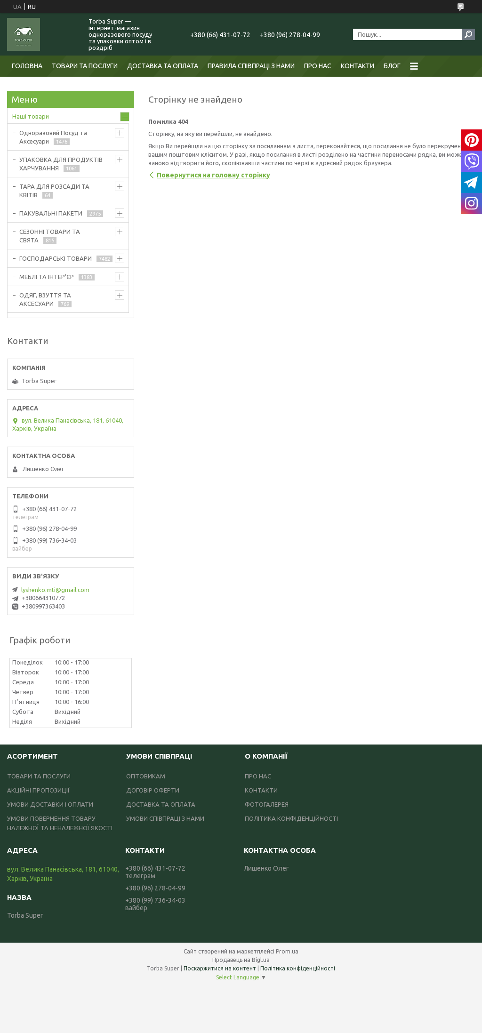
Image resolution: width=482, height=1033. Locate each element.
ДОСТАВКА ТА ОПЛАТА (162, 66)
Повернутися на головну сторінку (213, 175)
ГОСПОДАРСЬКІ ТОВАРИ (55, 258)
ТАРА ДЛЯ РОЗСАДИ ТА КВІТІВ (54, 190)
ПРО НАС (317, 66)
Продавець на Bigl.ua (241, 960)
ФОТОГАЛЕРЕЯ (267, 804)
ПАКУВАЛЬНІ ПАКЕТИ (50, 213)
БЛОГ (392, 66)
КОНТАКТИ (357, 66)
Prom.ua (287, 951)
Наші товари (30, 116)
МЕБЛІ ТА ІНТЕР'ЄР (46, 276)
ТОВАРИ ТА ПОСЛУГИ (85, 66)
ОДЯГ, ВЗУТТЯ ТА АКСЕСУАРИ (45, 299)
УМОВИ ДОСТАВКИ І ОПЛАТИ (50, 804)
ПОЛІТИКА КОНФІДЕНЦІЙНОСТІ (291, 818)
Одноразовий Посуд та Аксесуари (53, 136)
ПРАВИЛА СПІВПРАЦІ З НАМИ (251, 66)
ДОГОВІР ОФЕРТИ (152, 790)
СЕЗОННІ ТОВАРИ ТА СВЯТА (49, 235)
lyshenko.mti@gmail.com (55, 589)
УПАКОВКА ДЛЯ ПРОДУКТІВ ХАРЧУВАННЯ (61, 163)
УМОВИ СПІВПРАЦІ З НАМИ (165, 818)
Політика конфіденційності (297, 968)
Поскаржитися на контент (220, 968)
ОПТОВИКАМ (145, 776)
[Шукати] (468, 34)
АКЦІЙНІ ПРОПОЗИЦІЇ (38, 790)
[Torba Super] (42, 34)
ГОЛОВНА (27, 66)
